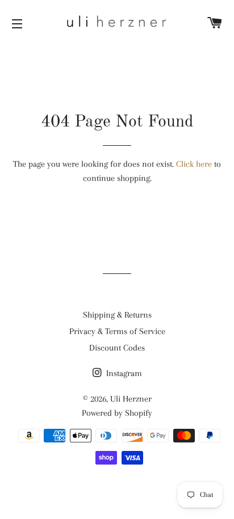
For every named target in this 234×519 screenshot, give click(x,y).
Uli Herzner (131, 399)
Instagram (123, 373)
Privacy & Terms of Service (117, 331)
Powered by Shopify (117, 413)
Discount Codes (117, 348)
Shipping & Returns (117, 315)
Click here (194, 164)
